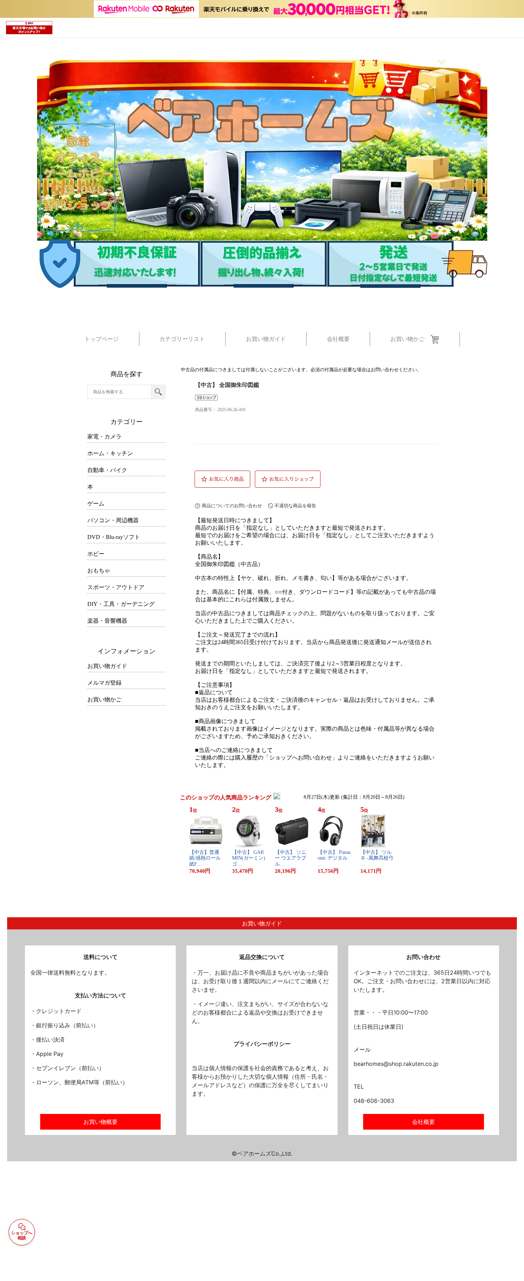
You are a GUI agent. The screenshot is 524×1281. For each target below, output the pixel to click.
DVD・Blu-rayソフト (113, 537)
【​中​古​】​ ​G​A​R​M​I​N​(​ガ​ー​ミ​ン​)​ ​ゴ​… (248, 858)
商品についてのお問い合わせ (232, 505)
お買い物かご (104, 699)
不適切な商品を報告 (295, 505)
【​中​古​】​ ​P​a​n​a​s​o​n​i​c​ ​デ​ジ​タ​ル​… (334, 858)
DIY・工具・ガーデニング (121, 604)
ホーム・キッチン (110, 453)
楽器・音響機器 (107, 621)
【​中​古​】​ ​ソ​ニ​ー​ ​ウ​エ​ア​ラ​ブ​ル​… (290, 858)
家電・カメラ (104, 437)
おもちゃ (98, 570)
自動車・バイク (107, 470)
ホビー (95, 554)
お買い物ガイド (107, 666)
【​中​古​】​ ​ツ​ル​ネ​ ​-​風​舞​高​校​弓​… (377, 858)
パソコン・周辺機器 (113, 520)
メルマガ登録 (104, 683)
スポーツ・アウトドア (115, 587)
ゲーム (95, 504)
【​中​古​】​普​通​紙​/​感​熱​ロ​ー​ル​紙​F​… (205, 858)
